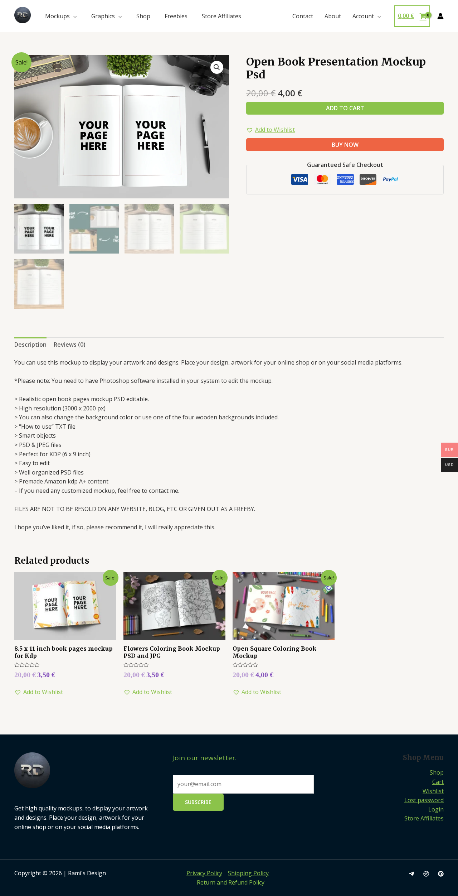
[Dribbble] (426, 874)
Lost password (424, 800)
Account (363, 16)
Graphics (103, 16)
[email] (411, 874)
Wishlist (433, 791)
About (333, 16)
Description (30, 344)
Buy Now (345, 145)
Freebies (176, 16)
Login (436, 809)
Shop (143, 16)
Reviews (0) (70, 344)
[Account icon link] (440, 16)
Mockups (57, 16)
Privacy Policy (204, 873)
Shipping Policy (248, 873)
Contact (302, 16)
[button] (270, 130)
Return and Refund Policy (230, 882)
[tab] (30, 344)
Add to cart (345, 108)
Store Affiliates (221, 16)
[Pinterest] (441, 874)
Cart (438, 782)
